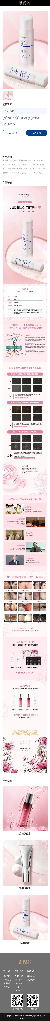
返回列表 (13, 133)
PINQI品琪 (19, 976)
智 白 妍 (19, 990)
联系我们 (31, 971)
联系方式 (31, 976)
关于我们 (7, 971)
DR (19, 987)
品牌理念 (19, 971)
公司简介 (7, 976)
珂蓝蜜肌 (19, 983)
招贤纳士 (31, 980)
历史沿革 (7, 987)
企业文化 (7, 980)
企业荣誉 (7, 983)
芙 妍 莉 (19, 980)
